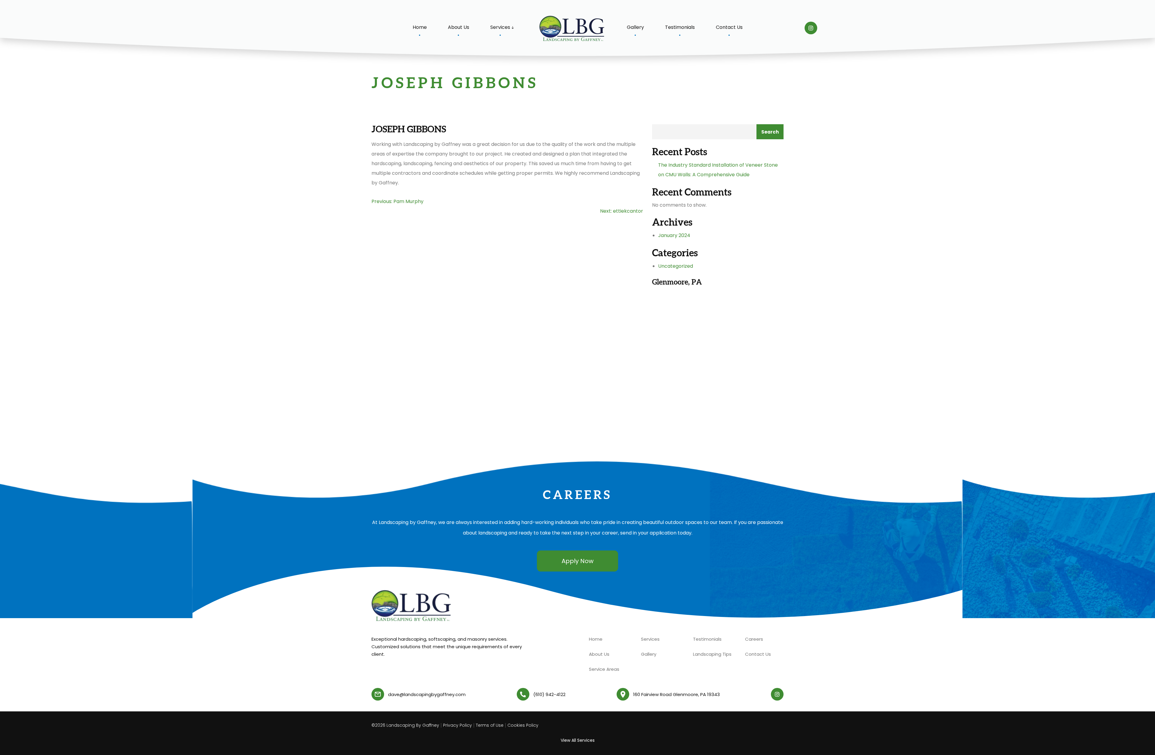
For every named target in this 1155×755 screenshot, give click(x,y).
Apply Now (577, 561)
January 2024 (674, 235)
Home (420, 27)
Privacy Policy (457, 725)
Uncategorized (675, 266)
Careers (754, 639)
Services (500, 27)
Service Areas (604, 669)
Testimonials (680, 27)
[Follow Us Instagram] (811, 28)
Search (770, 132)
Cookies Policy (522, 725)
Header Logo (572, 29)
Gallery (635, 27)
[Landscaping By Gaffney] (412, 606)
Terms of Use (490, 725)
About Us (458, 27)
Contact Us (729, 27)
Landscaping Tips (712, 654)
